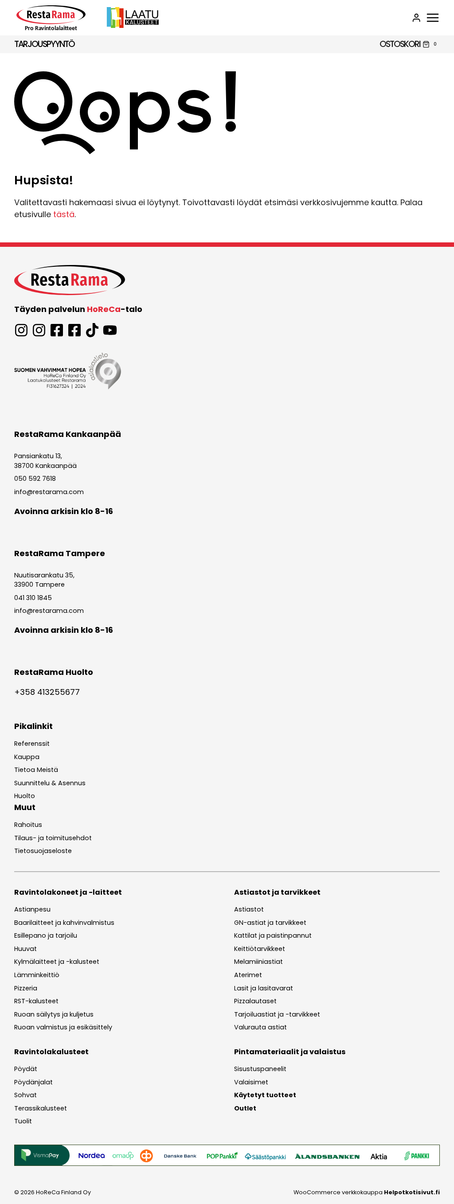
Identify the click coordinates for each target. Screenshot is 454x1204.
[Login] (416, 17)
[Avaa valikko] (433, 18)
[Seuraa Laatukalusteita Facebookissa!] (74, 330)
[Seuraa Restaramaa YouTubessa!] (110, 330)
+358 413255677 (47, 691)
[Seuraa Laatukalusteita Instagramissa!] (39, 330)
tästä (63, 214)
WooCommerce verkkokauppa (367, 1192)
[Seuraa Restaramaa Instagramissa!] (21, 330)
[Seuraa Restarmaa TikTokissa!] (92, 330)
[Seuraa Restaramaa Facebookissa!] (57, 330)
